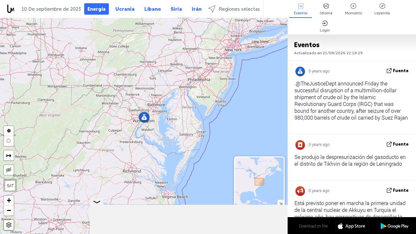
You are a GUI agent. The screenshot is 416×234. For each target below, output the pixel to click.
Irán (197, 9)
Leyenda (382, 13)
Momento (353, 13)
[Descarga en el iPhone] (352, 226)
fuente (401, 70)
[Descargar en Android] (394, 226)
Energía (96, 9)
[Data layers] (9, 225)
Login (325, 30)
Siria (176, 9)
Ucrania (125, 9)
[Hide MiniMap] (281, 203)
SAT (10, 185)
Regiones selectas (239, 9)
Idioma (326, 13)
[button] (144, 117)
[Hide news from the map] (9, 170)
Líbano (152, 9)
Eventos (300, 13)
